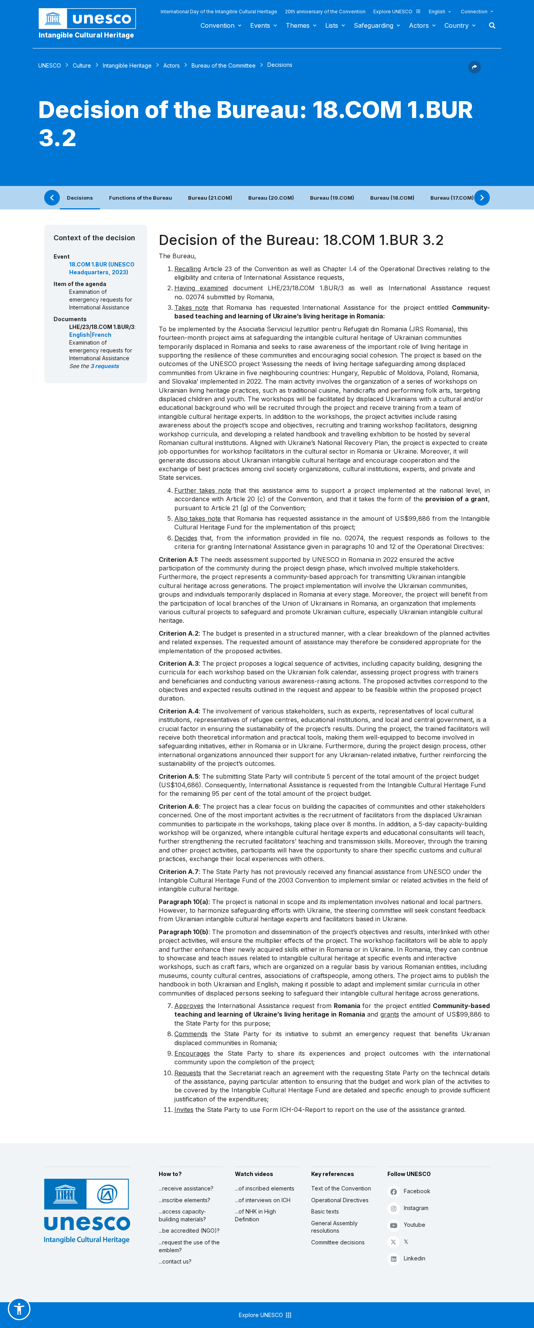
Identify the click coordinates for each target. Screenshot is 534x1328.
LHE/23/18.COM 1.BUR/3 (306, 288)
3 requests (104, 366)
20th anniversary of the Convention (325, 11)
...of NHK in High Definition (255, 1215)
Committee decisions (338, 1242)
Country (456, 25)
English (437, 11)
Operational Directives (340, 1200)
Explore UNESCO (392, 11)
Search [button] (489, 25)
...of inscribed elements (264, 1188)
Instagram (416, 1208)
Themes (298, 25)
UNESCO (49, 65)
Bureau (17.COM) (452, 198)
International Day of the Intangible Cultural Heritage (219, 11)
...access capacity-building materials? (182, 1215)
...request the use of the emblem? (189, 1246)
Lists (331, 25)
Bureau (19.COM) (332, 198)
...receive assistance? (186, 1188)
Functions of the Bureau (140, 198)
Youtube (414, 1224)
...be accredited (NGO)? (189, 1230)
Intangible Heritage (127, 65)
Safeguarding (373, 25)
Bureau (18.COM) (392, 198)
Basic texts (325, 1211)
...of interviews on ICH (262, 1200)
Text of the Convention (341, 1188)
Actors (419, 25)
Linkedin (414, 1258)
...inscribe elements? (184, 1200)
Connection (474, 11)
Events (260, 25)
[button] (474, 71)
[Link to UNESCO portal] (91, 18)
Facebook (417, 1191)
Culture (82, 65)
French (101, 334)
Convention (218, 25)
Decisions (80, 198)
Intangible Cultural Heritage (86, 35)
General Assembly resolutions (334, 1227)
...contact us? (175, 1261)
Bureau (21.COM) (210, 198)
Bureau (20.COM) (271, 198)
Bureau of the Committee (224, 65)
